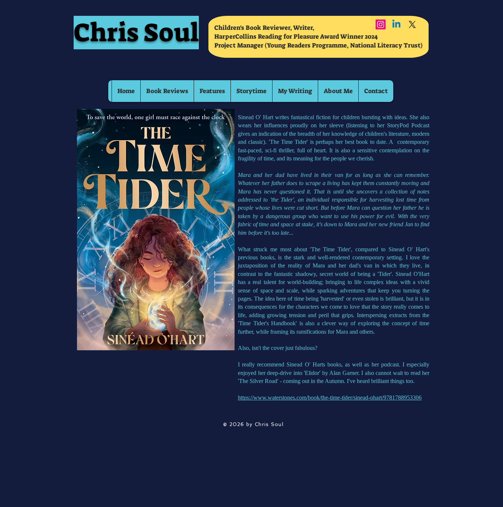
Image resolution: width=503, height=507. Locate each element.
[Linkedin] (396, 24)
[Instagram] (381, 24)
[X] (412, 24)
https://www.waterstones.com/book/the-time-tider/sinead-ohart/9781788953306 (330, 397)
